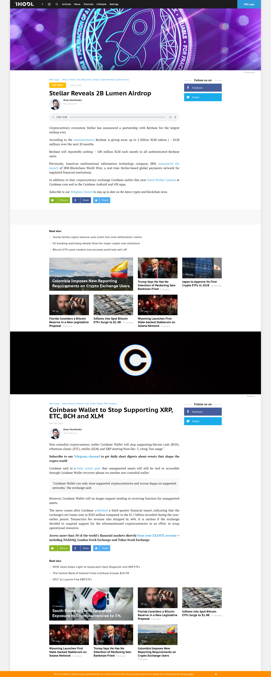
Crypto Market (106, 79)
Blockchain (87, 79)
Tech (78, 79)
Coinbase (112, 403)
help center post (88, 468)
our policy (189, 674)
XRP (105, 403)
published (101, 510)
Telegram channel (81, 192)
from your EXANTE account (157, 535)
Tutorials (88, 4)
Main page (54, 79)
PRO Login (249, 4)
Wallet (100, 403)
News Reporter (70, 103)
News (77, 4)
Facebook (197, 87)
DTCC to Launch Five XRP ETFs (72, 579)
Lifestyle (101, 4)
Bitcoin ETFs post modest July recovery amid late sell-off (90, 249)
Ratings (114, 4)
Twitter (195, 97)
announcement (84, 140)
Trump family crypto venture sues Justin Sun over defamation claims (97, 237)
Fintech (71, 79)
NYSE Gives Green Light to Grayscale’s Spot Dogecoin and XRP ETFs (96, 567)
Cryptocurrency (121, 79)
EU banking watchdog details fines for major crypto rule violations (96, 243)
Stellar (96, 79)
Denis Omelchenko (72, 100)
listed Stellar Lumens (161, 180)
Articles (66, 4)
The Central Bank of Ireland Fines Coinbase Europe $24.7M (91, 573)
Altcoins (72, 403)
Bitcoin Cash (83, 403)
